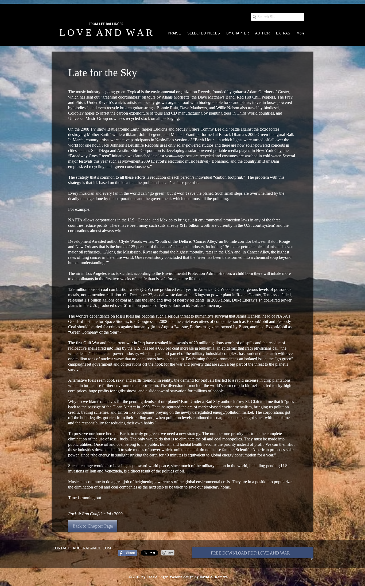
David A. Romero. (214, 577)
